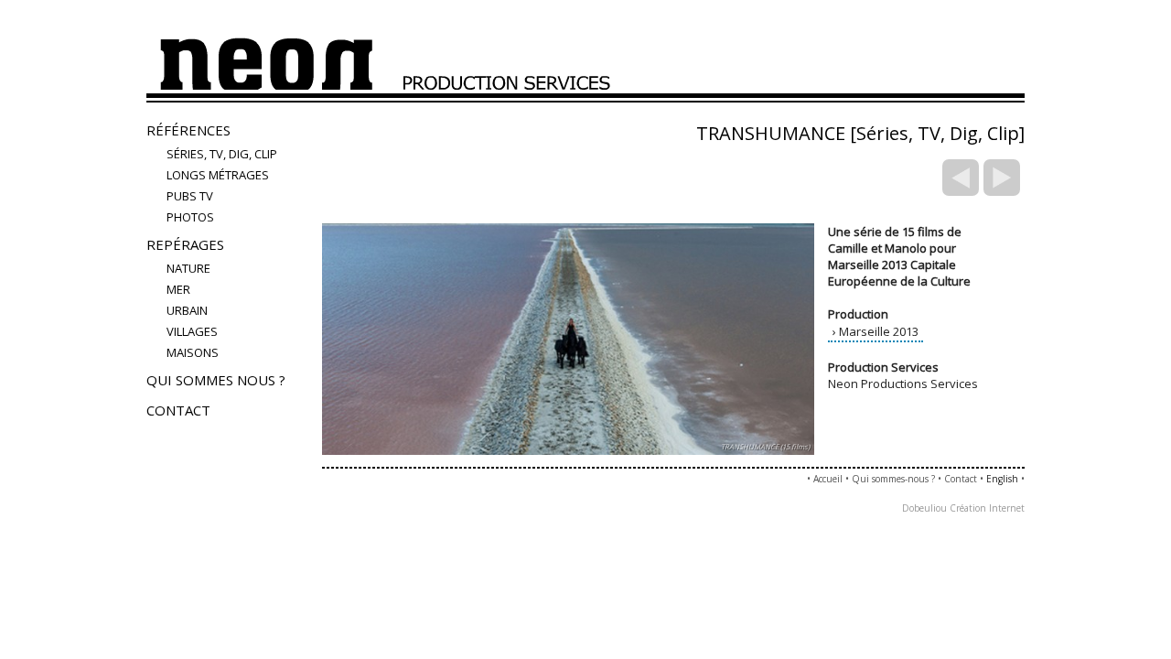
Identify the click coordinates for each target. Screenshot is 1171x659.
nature (188, 268)
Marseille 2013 (879, 331)
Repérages (185, 244)
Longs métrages (218, 175)
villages (192, 331)
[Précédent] (960, 177)
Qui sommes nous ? (215, 380)
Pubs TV (190, 196)
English (1002, 478)
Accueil (828, 478)
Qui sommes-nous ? (893, 478)
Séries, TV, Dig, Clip (222, 154)
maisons (193, 352)
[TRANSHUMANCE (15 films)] (568, 459)
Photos (190, 217)
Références (188, 130)
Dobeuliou (924, 508)
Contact (178, 410)
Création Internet (987, 508)
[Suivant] (1001, 177)
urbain (187, 310)
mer (178, 289)
